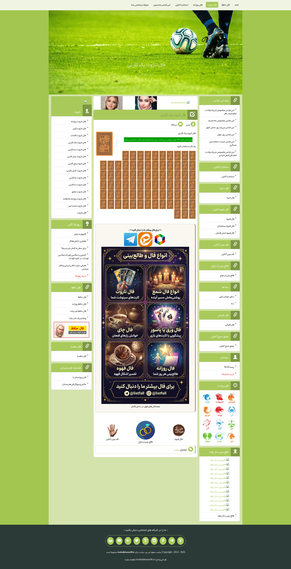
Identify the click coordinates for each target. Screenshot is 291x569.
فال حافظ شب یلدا (78, 311)
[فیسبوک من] (163, 541)
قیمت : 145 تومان (71, 102)
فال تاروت (212, 4)
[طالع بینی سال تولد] (219, 486)
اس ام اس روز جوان (225, 134)
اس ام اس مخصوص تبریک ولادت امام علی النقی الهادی (221, 153)
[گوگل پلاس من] (128, 541)
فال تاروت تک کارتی (77, 142)
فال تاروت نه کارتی (77, 177)
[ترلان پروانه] (146, 103)
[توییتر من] (136, 541)
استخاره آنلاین (181, 4)
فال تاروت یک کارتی (146, 64)
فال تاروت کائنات (78, 135)
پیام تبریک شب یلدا (77, 317)
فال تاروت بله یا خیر (77, 205)
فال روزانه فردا (79, 377)
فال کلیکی (229, 324)
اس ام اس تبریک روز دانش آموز (220, 127)
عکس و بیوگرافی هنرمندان (74, 384)
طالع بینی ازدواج (227, 275)
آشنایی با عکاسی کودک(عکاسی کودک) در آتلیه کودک (73, 256)
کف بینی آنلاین (227, 254)
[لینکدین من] (110, 541)
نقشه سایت (130, 559)
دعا (232, 303)
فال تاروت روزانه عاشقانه (74, 198)
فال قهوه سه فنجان (225, 225)
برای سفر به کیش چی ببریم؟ (73, 247)
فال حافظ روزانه (79, 304)
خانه (237, 4)
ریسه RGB (229, 367)
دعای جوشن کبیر (226, 296)
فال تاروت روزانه (78, 121)
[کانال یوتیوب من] (119, 541)
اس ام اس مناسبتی (161, 4)
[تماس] (145, 541)
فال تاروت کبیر (79, 128)
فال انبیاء (230, 197)
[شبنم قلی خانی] (112, 103)
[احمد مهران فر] (180, 103)
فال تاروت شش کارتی (76, 170)
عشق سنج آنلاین (226, 345)
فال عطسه (81, 356)
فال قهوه (230, 218)
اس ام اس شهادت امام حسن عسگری (223, 143)
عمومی (176, 449)
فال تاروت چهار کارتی (76, 156)
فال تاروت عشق (79, 191)
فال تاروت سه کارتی (77, 149)
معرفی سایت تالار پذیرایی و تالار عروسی (74, 267)
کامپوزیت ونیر (80, 233)
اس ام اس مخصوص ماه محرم (221, 120)
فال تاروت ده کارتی (77, 184)
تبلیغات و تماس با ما (139, 4)
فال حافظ (226, 4)
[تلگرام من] (171, 541)
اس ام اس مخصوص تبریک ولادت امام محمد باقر (221, 112)
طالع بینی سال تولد (225, 515)
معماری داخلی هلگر (77, 241)
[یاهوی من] (180, 541)
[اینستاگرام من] (154, 541)
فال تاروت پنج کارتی (77, 163)
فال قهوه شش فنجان (225, 232)
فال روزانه (197, 4)
